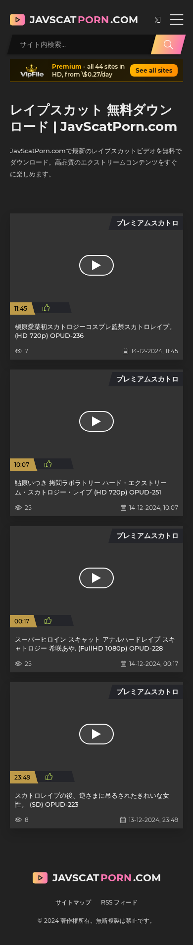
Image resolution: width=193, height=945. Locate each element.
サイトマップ (73, 902)
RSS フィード (119, 902)
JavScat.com (84, 20)
